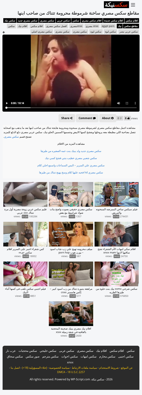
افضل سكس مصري (56, 26)
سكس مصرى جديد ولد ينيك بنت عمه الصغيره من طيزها (71, 151)
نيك (119, 26)
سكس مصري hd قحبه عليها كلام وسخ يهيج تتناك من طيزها (71, 172)
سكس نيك (10, 20)
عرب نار (11, 351)
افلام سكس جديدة (113, 20)
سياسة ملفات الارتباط (84, 368)
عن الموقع (127, 368)
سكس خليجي (48, 351)
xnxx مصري (92, 26)
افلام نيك (22, 26)
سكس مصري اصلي (42, 31)
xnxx (70, 362)
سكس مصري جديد (27, 20)
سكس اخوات (69, 356)
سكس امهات (88, 356)
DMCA (61, 372)
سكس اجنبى (126, 356)
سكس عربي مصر (128, 31)
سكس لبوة (110, 31)
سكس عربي (63, 20)
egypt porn (108, 26)
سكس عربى (66, 351)
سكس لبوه (95, 31)
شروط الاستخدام (109, 368)
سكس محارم (107, 356)
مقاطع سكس (131, 26)
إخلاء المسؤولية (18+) (34, 368)
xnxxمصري (76, 26)
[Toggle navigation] (134, 4)
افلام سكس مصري (91, 20)
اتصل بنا (15, 368)
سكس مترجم (50, 356)
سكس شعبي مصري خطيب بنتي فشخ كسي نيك (71, 158)
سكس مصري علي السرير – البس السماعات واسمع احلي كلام (71, 165)
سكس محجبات (28, 351)
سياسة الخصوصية (59, 368)
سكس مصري (47, 20)
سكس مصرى (80, 31)
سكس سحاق (15, 356)
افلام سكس (132, 20)
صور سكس (32, 356)
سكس (76, 20)
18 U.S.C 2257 (76, 372)
